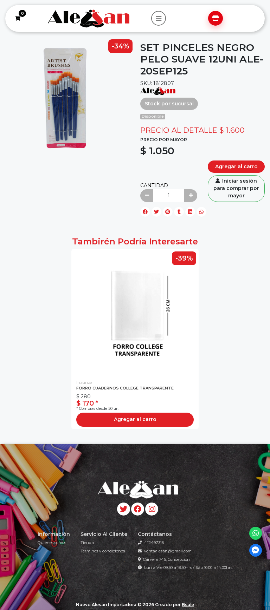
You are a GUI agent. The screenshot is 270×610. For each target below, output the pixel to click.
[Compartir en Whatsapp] (201, 212)
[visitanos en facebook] (137, 509)
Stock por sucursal (169, 103)
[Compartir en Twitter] (156, 212)
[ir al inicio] (137, 489)
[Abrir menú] (158, 18)
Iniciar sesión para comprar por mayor (236, 188)
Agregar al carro (236, 166)
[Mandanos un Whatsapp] (255, 533)
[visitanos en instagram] (151, 509)
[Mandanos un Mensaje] (255, 550)
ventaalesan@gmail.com (168, 551)
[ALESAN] (157, 90)
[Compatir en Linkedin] (190, 212)
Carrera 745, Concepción (166, 559)
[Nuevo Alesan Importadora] (88, 18)
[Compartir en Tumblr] (179, 212)
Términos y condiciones (103, 551)
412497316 (154, 542)
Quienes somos (52, 542)
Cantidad (154, 185)
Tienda (87, 542)
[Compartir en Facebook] (145, 212)
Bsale (188, 604)
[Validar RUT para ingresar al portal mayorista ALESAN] (215, 18)
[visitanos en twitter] (123, 509)
